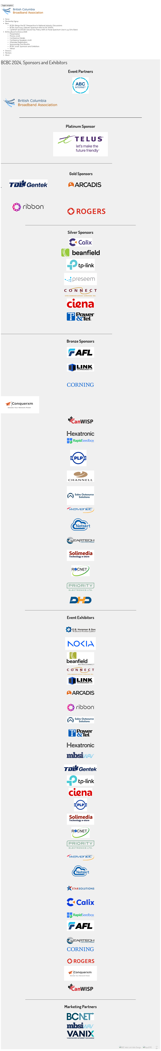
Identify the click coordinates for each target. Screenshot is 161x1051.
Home (7, 19)
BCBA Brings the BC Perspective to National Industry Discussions (36, 26)
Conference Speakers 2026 (21, 40)
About (7, 55)
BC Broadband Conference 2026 (16, 32)
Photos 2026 (15, 36)
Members (8, 53)
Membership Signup (11, 21)
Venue (12, 48)
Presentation (15, 34)
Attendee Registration (18, 42)
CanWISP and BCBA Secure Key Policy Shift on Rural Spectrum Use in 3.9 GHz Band (44, 30)
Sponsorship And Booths (20, 44)
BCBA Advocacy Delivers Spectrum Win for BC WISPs (31, 28)
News (7, 23)
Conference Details (17, 38)
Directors (8, 51)
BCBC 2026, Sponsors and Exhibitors (24, 46)
